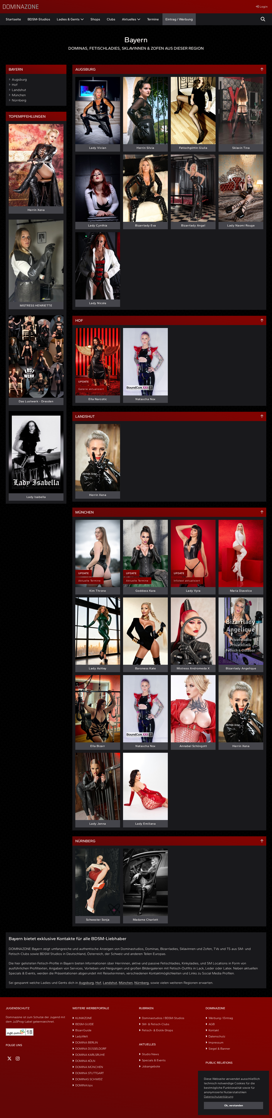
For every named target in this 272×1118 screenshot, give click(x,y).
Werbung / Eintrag (221, 1018)
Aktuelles (129, 19)
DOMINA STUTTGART (89, 1073)
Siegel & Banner (219, 1048)
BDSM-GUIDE (84, 1024)
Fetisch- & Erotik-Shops (157, 1030)
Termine (153, 19)
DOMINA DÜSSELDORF (90, 1048)
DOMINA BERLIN (86, 1042)
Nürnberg (19, 100)
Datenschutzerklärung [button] (218, 1096)
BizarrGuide (83, 1030)
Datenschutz (217, 1036)
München (19, 95)
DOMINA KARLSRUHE (90, 1054)
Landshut (19, 90)
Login (263, 6)
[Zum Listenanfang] (262, 69)
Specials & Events (154, 1060)
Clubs (111, 19)
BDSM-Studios (39, 19)
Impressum (216, 1042)
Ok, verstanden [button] (233, 1105)
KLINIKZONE (83, 1018)
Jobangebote (151, 1066)
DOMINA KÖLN (85, 1061)
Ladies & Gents (68, 19)
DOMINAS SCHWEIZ (89, 1079)
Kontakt (214, 1030)
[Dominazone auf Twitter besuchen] (9, 1058)
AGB (212, 1024)
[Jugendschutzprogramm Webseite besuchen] (19, 1032)
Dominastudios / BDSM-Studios (163, 1018)
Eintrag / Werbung (179, 19)
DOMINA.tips (84, 1085)
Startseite (13, 19)
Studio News (150, 1054)
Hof (14, 85)
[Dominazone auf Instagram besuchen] (17, 1058)
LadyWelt (81, 1036)
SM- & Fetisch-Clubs (155, 1024)
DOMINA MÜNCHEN (89, 1067)
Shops (95, 19)
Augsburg (19, 79)
